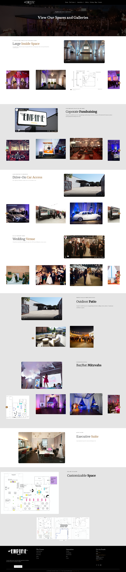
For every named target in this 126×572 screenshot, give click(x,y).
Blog (96, 2)
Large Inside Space (39, 551)
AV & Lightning (68, 552)
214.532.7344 (98, 552)
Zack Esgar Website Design (75, 570)
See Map (97, 560)
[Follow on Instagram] (101, 565)
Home (66, 2)
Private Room (38, 554)
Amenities (80, 2)
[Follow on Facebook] (97, 565)
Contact (100, 2)
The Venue (72, 2)
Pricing (92, 2)
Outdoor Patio (38, 552)
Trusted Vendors (69, 554)
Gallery (87, 2)
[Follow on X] (99, 565)
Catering (67, 551)
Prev (7, 83)
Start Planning (18, 566)
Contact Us (63, 23)
